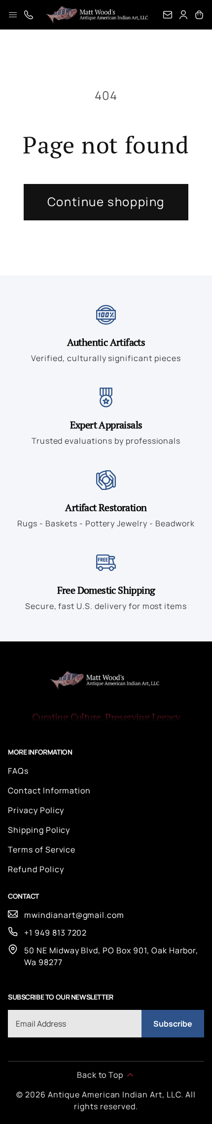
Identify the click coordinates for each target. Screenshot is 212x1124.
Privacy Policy (36, 810)
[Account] (183, 15)
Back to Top (100, 1074)
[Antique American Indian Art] (98, 15)
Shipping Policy (39, 829)
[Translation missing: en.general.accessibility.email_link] (168, 15)
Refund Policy (36, 869)
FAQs (18, 770)
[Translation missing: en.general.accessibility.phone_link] (29, 15)
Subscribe (172, 1023)
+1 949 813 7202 (55, 932)
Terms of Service (41, 849)
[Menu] (13, 15)
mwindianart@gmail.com (74, 915)
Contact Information (49, 790)
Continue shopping (106, 201)
